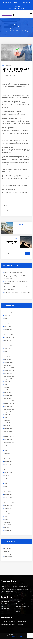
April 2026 (7, 324)
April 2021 (7, 489)
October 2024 (8, 373)
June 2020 (7, 516)
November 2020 (9, 503)
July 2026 (7, 315)
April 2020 (7, 522)
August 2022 (8, 445)
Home (11, 29)
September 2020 (9, 508)
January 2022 (8, 464)
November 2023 (9, 403)
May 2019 (7, 527)
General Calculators (6, 604)
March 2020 (7, 525)
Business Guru (20, 601)
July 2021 (6, 481)
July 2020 (7, 514)
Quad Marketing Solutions (20, 635)
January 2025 (8, 365)
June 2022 (7, 450)
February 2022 (8, 461)
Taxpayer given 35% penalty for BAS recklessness (15, 277)
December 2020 (9, 500)
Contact (18, 611)
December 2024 (9, 368)
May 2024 (7, 387)
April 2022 (7, 456)
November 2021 (8, 470)
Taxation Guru (5, 601)
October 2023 (8, 406)
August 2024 (8, 379)
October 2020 (8, 505)
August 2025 (8, 346)
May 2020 (7, 519)
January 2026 (8, 332)
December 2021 (8, 467)
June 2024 (7, 384)
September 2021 (9, 475)
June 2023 (7, 417)
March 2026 (7, 326)
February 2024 (8, 395)
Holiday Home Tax (21, 227)
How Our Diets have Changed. (13, 272)
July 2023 (7, 414)
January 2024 (8, 398)
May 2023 (7, 420)
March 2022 (7, 459)
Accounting (7, 548)
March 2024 (7, 392)
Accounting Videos (21, 604)
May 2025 (7, 354)
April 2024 (7, 390)
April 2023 (7, 423)
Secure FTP (19, 608)
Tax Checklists (5, 608)
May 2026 (7, 321)
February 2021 (8, 494)
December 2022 (9, 434)
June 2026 (7, 318)
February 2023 (8, 428)
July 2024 (7, 381)
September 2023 (9, 409)
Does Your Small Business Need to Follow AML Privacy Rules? (16, 288)
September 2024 (9, 376)
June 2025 (7, 351)
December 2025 (9, 335)
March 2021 (7, 492)
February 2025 (8, 362)
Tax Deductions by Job (22, 606)
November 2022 (9, 437)
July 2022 (7, 448)
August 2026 (8, 313)
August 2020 (8, 511)
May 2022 (7, 453)
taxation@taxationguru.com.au (16, 8)
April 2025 (7, 357)
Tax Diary (3, 606)
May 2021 (6, 486)
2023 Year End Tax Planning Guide (11, 242)
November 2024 (9, 370)
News (2, 611)
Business (6, 551)
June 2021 (7, 483)
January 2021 (8, 497)
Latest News (18, 29)
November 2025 (9, 337)
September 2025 (9, 343)
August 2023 (8, 412)
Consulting (7, 554)
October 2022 (8, 439)
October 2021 (8, 472)
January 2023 (8, 431)
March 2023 (7, 425)
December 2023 (9, 401)
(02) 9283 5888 (16, 6)
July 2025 (7, 348)
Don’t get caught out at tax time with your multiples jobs (17, 294)
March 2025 (7, 359)
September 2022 (9, 442)
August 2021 (7, 478)
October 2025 (8, 340)
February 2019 (8, 530)
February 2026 (8, 329)
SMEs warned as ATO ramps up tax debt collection (16, 283)
